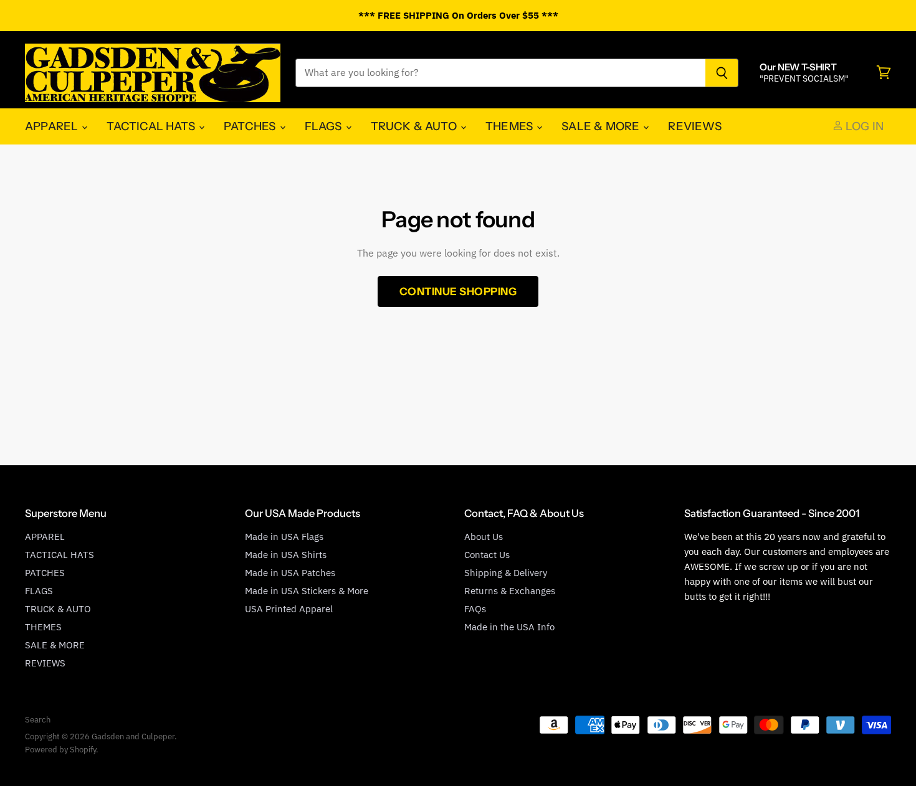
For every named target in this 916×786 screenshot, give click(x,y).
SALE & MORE (601, 126)
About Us (483, 536)
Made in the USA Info (509, 627)
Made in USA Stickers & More (306, 591)
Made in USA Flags (284, 536)
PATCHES (251, 126)
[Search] (721, 73)
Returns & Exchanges (509, 591)
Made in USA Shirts (286, 555)
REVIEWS (694, 126)
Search (37, 719)
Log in (863, 126)
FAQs (475, 609)
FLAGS (325, 126)
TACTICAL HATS (152, 126)
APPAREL (52, 126)
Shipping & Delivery (505, 573)
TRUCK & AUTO (415, 126)
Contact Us (487, 555)
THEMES (510, 126)
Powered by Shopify (60, 749)
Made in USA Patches (290, 573)
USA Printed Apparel (289, 609)
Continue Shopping (458, 291)
